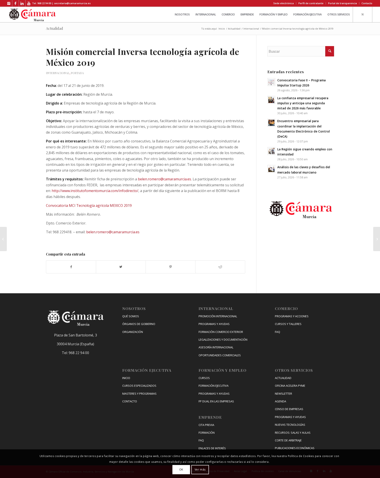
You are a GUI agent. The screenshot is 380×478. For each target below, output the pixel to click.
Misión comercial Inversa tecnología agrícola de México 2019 (142, 57)
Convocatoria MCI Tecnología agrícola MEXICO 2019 (89, 205)
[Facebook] (15, 3)
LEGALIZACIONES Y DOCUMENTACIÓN (223, 340)
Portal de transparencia (342, 3)
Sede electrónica (283, 3)
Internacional (251, 28)
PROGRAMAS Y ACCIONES (292, 316)
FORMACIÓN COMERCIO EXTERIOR (221, 332)
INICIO (126, 378)
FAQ (201, 440)
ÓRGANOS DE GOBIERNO (138, 324)
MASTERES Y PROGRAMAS (139, 394)
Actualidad (54, 28)
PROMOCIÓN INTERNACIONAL (218, 316)
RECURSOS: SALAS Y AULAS (293, 433)
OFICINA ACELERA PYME (290, 386)
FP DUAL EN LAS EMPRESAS (216, 401)
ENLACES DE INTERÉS (212, 448)
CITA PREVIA (206, 425)
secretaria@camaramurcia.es (72, 3)
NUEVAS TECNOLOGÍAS (290, 425)
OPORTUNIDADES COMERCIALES (220, 355)
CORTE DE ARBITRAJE (288, 440)
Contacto (367, 3)
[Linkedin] (22, 3)
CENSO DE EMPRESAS (289, 409)
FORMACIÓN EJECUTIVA (213, 386)
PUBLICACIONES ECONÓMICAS (294, 448)
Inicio (222, 28)
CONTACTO (129, 401)
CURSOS (204, 378)
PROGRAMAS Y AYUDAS (214, 324)
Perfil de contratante (310, 3)
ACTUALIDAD (283, 378)
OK (181, 469)
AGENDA (280, 401)
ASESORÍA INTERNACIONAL (216, 347)
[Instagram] (9, 3)
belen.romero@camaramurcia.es (164, 179)
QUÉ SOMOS (130, 316)
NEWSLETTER (283, 394)
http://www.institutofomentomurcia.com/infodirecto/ (95, 190)
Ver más (200, 469)
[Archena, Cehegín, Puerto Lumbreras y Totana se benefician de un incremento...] (376, 239)
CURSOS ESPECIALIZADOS (139, 386)
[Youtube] (29, 3)
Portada (77, 73)
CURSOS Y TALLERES (288, 324)
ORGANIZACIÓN (132, 332)
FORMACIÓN (207, 433)
